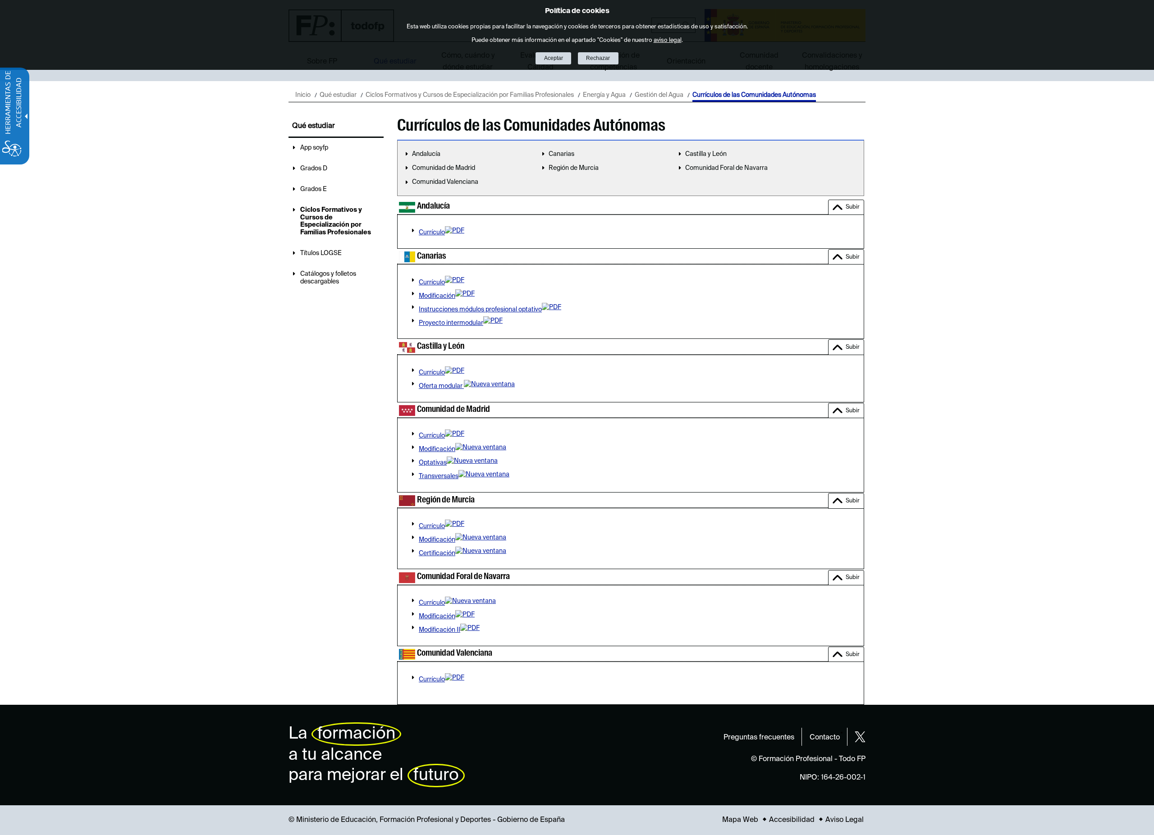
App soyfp (314, 148)
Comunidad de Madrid (443, 168)
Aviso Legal (844, 820)
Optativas (433, 463)
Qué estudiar (338, 95)
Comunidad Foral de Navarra (726, 168)
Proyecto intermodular (451, 323)
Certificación (437, 553)
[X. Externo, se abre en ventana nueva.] (860, 736)
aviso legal (668, 40)
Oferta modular (441, 386)
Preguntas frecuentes (759, 737)
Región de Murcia (574, 168)
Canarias (561, 154)
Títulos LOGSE (321, 253)
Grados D (313, 168)
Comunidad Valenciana (445, 182)
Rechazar (598, 58)
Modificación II (439, 630)
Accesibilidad (792, 820)
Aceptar (553, 58)
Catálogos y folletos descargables (328, 278)
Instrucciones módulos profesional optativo (480, 309)
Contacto (825, 737)
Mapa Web (740, 820)
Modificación (437, 296)
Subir (853, 207)
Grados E (313, 189)
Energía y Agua (604, 95)
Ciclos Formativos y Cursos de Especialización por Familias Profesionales (470, 95)
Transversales (438, 476)
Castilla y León (706, 154)
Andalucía (426, 154)
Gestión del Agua (659, 95)
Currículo (432, 232)
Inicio (303, 95)
